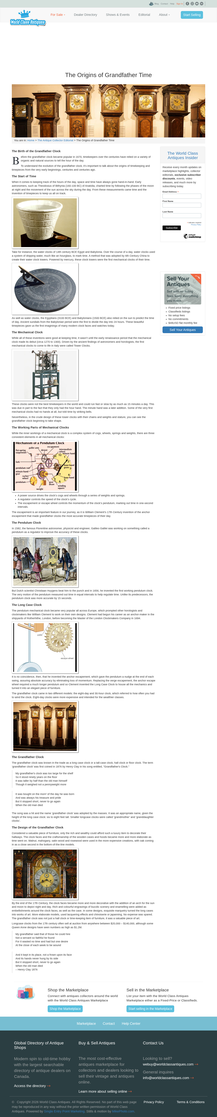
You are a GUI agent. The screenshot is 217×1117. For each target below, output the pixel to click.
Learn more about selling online (103, 1091)
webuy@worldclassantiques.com (169, 1064)
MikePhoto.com (123, 1111)
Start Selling (192, 15)
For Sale (57, 15)
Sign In (179, 4)
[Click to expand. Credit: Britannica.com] (45, 466)
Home (30, 140)
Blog (157, 4)
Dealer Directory (85, 15)
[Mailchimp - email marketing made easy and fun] (192, 238)
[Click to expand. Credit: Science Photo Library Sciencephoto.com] (45, 561)
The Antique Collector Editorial (55, 140)
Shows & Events (118, 15)
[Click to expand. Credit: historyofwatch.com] (45, 289)
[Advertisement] (108, 44)
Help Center (131, 1023)
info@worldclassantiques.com (166, 1078)
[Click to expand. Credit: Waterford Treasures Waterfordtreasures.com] (45, 726)
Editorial (144, 15)
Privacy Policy (196, 225)
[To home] (28, 14)
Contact (164, 4)
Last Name (168, 211)
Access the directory (30, 1086)
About (163, 15)
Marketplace (86, 1023)
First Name (168, 201)
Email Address (171, 191)
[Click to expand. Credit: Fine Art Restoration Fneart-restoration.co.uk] (45, 874)
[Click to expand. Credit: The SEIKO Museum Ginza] (45, 375)
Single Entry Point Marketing (64, 1111)
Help (172, 4)
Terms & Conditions (191, 1102)
